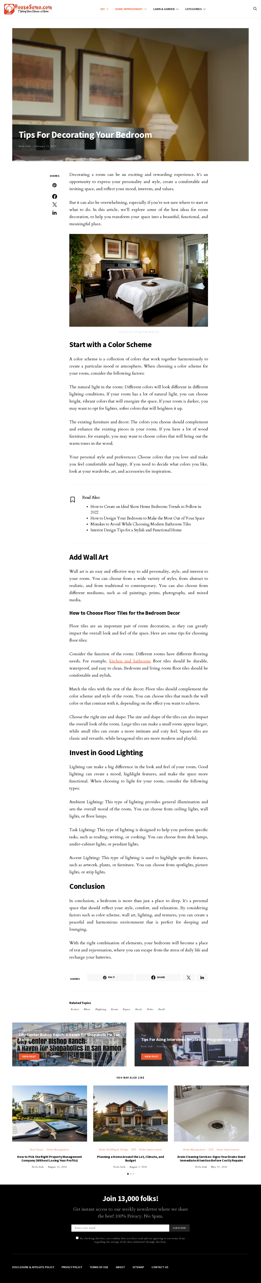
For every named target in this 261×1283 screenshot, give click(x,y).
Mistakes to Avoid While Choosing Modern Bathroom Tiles (141, 524)
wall (162, 1009)
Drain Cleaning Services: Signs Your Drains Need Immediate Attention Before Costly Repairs (211, 1158)
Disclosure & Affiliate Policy (33, 1267)
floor (88, 1009)
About (120, 1267)
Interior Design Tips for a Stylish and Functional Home (136, 530)
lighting (101, 1009)
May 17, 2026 (219, 1166)
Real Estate (36, 1149)
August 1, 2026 (138, 1166)
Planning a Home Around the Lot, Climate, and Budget (130, 1158)
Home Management (58, 1149)
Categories (193, 9)
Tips (143, 1035)
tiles (151, 1009)
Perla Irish (24, 146)
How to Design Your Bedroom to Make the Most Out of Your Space (148, 518)
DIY (103, 9)
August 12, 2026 (57, 1166)
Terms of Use (99, 1267)
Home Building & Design (113, 1149)
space (127, 1009)
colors (75, 1009)
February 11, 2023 (45, 146)
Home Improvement (129, 9)
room (115, 1009)
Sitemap (138, 1267)
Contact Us (160, 1267)
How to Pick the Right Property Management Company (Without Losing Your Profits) (49, 1158)
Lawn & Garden (164, 9)
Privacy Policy (72, 1267)
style (139, 1009)
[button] (128, 1174)
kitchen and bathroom (130, 661)
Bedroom (24, 122)
